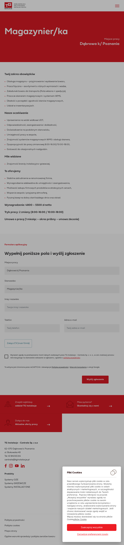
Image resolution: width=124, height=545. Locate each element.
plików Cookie (80, 519)
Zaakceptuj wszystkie (92, 527)
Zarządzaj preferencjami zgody (92, 534)
